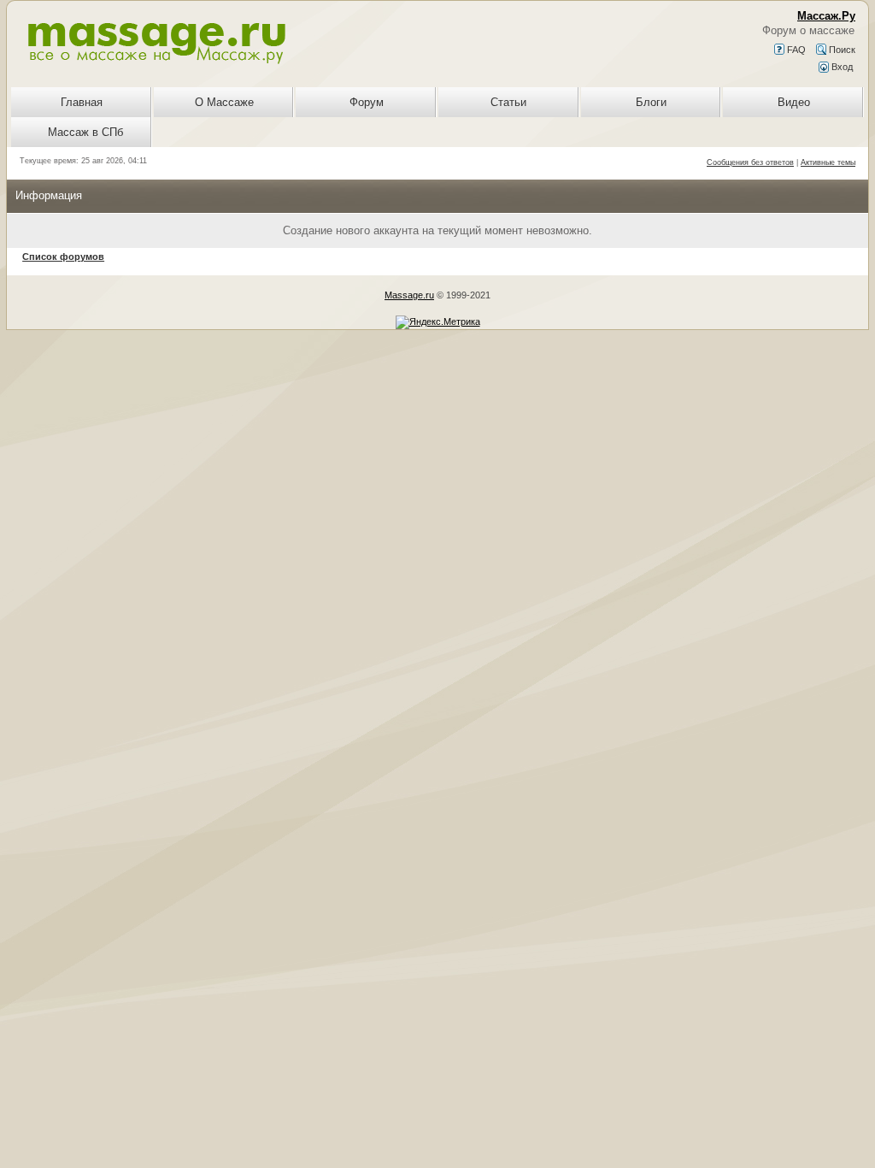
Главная (82, 102)
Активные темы (828, 162)
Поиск (840, 49)
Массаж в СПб (85, 132)
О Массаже (224, 102)
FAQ (795, 49)
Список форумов (63, 256)
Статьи (508, 102)
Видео (794, 102)
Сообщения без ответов (750, 162)
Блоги (651, 102)
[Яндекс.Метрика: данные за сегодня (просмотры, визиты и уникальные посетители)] (438, 322)
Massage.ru (409, 295)
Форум (366, 102)
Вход (841, 67)
